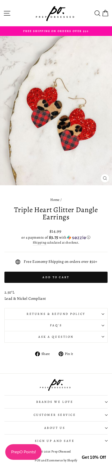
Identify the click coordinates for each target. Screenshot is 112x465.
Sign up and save (55, 441)
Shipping (39, 242)
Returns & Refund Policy (56, 314)
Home (54, 199)
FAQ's (56, 325)
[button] (56, 237)
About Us (54, 428)
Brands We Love (54, 402)
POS (37, 460)
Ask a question (55, 337)
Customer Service (55, 415)
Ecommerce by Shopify (62, 460)
